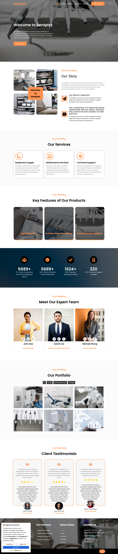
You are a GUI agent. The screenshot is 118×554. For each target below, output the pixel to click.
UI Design (71, 382)
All (44, 382)
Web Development (60, 382)
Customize (9, 544)
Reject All (23, 544)
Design (50, 382)
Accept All (16, 547)
